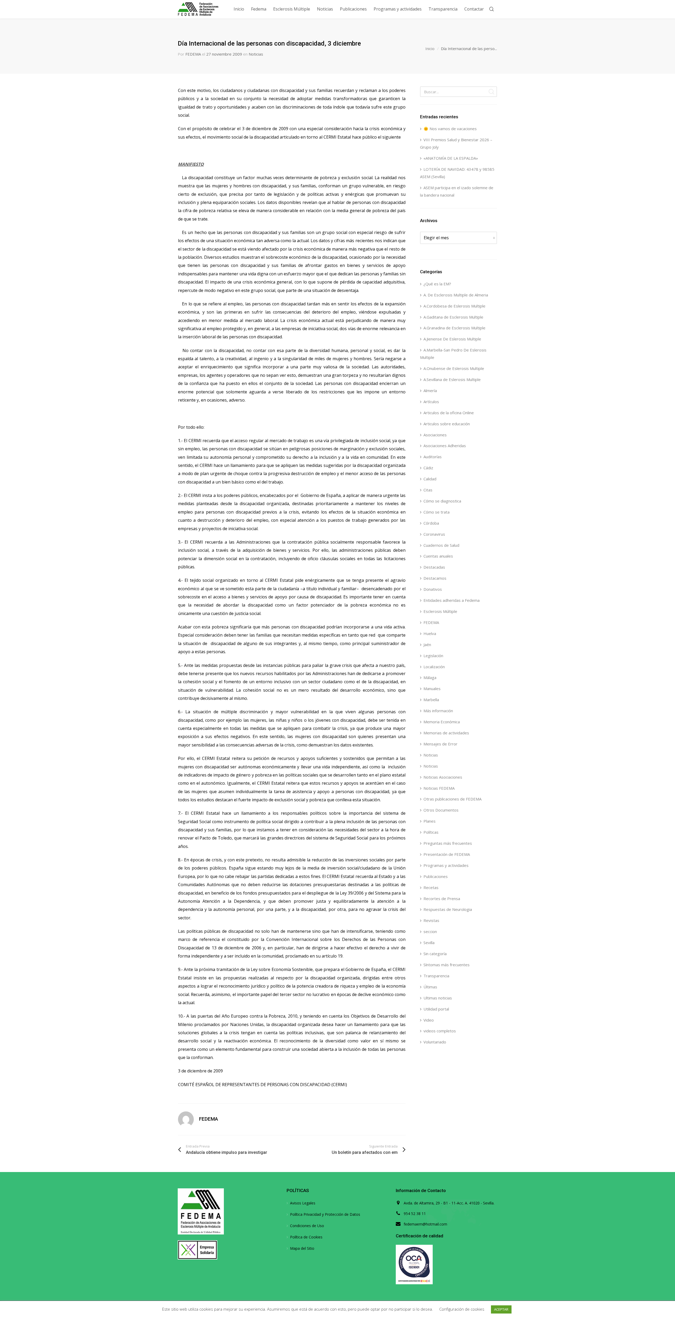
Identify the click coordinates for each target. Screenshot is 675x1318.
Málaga (429, 677)
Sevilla (429, 942)
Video (428, 1020)
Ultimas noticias (437, 997)
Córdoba (431, 523)
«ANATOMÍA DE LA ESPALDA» (450, 158)
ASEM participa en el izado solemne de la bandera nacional (456, 191)
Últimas (430, 986)
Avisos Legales (302, 1202)
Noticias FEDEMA (439, 788)
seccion (430, 931)
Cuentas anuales (438, 556)
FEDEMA (193, 54)
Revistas (431, 920)
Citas (427, 489)
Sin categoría (435, 953)
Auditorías (432, 456)
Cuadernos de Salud (441, 545)
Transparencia (436, 975)
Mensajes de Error (440, 743)
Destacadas (434, 567)
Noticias (256, 54)
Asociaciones (435, 434)
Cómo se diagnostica (442, 501)
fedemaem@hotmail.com (425, 1224)
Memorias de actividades (446, 732)
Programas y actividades (446, 865)
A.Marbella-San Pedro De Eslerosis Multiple (453, 353)
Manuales (432, 688)
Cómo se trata (436, 512)
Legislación (433, 655)
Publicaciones (435, 876)
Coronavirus (434, 534)
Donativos (432, 589)
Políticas (430, 832)
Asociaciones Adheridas (444, 445)
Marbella (431, 699)
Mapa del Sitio (302, 1248)
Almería (430, 390)
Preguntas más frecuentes (447, 843)
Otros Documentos (441, 810)
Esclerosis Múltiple (440, 611)
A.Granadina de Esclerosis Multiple (454, 327)
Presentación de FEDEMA (446, 854)
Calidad (429, 478)
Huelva (429, 633)
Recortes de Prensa (441, 898)
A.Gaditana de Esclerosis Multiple (453, 317)
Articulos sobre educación (446, 423)
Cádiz (428, 467)
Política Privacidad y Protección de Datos (325, 1214)
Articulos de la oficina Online (448, 412)
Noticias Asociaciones (442, 777)
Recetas (430, 887)
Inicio (430, 48)
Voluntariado (434, 1041)
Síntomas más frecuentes (446, 964)
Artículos (431, 401)
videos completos (439, 1030)
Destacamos (434, 578)
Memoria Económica (441, 721)
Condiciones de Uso (307, 1225)
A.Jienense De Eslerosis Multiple (452, 338)
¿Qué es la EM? (437, 283)
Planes (429, 821)
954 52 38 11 (415, 1213)
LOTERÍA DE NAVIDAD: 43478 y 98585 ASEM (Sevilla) (457, 173)
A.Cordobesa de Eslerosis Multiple (454, 306)
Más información (438, 710)
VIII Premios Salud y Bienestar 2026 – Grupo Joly (456, 143)
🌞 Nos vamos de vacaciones (450, 128)
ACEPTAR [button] (501, 1309)
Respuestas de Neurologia (447, 909)
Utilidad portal (436, 1009)
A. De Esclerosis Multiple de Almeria (455, 294)
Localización (434, 666)
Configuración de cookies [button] (461, 1309)
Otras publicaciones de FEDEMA (452, 799)
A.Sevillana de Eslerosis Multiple (452, 379)
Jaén (427, 644)
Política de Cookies (306, 1236)
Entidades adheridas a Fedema (451, 600)
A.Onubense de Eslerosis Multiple (453, 368)
